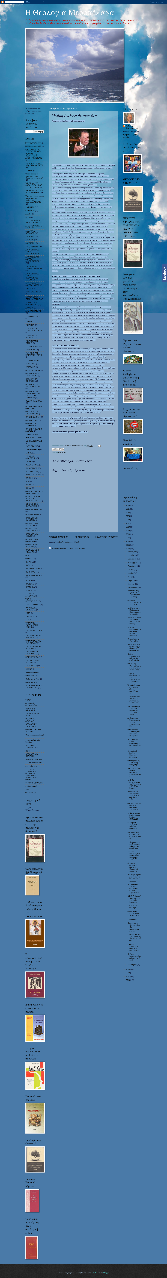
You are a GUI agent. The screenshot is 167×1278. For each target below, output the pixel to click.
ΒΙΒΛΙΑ (28, 289)
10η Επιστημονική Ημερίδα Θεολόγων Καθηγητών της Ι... (134, 772)
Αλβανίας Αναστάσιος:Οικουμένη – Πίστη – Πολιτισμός (134, 631)
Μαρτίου (131, 584)
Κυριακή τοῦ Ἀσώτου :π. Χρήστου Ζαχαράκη (132, 754)
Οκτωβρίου (132, 559)
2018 (128, 534)
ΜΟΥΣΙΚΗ (29, 478)
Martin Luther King (32, 679)
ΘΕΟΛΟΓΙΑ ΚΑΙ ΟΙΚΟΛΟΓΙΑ (31, 380)
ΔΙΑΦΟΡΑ (29, 308)
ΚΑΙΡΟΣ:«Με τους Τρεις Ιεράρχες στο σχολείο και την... (134, 938)
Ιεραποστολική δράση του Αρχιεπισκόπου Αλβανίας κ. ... (134, 594)
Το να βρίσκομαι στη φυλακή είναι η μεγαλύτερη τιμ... (133, 689)
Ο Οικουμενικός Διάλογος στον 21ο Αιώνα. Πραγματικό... (134, 733)
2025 (128, 509)
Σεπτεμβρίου (133, 563)
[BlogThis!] (55, 449)
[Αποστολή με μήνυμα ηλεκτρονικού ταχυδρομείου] (53, 449)
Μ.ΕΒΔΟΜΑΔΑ (31, 468)
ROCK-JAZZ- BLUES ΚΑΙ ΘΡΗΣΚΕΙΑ (33, 687)
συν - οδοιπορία (31, 766)
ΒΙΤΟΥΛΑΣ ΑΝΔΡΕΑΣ (33, 292)
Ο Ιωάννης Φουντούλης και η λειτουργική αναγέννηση (134, 667)
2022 (128, 520)
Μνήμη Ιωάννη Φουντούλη (133, 640)
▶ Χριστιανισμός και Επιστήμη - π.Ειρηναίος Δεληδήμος (134, 845)
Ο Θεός (28, 488)
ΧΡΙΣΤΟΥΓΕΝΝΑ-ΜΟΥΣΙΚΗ (32, 661)
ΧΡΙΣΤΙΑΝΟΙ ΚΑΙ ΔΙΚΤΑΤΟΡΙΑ (31, 653)
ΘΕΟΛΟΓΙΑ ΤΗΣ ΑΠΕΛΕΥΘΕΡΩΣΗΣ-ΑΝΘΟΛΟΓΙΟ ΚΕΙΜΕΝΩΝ (33, 395)
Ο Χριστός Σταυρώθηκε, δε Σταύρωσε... (134, 602)
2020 (128, 527)
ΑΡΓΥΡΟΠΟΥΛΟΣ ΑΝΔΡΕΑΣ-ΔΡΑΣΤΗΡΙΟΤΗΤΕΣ (33, 259)
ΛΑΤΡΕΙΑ (29, 462)
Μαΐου (130, 577)
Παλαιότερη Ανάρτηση (106, 536)
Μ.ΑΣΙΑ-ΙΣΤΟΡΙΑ (32, 465)
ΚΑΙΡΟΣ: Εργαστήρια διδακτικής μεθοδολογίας (133, 947)
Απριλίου (131, 581)
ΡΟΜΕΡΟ (29, 591)
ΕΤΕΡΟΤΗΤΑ (30, 364)
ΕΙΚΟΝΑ (28, 322)
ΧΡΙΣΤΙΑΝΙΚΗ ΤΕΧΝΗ (33, 630)
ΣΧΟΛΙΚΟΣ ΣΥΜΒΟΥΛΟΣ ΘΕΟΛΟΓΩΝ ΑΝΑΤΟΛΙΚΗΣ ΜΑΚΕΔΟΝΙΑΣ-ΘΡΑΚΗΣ (31, 774)
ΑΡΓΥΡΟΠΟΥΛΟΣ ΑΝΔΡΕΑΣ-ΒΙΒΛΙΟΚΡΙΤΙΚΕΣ (32, 252)
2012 (128, 973)
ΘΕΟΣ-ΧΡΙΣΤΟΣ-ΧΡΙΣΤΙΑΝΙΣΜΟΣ (32, 413)
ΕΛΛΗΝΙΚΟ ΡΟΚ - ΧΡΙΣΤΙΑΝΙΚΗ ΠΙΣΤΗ (33, 354)
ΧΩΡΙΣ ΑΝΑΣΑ (31, 666)
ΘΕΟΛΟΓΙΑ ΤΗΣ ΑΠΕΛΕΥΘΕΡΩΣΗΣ (33, 385)
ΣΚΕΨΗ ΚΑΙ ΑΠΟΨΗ (33, 763)
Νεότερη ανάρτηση (58, 536)
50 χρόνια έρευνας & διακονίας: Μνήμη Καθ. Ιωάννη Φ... (133, 867)
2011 (128, 976)
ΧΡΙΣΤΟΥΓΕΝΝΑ (31, 657)
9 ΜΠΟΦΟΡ (30, 207)
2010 (128, 980)
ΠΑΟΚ (27, 565)
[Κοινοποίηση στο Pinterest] (62, 449)
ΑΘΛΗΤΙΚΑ (29, 237)
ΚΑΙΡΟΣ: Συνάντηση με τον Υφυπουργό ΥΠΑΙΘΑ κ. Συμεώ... (134, 784)
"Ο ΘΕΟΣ (29, 171)
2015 (128, 545)
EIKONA (28, 669)
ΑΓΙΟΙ (27, 217)
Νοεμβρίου (132, 555)
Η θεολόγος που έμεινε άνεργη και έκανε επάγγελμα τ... (134, 648)
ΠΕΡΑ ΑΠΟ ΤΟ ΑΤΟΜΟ (34, 760)
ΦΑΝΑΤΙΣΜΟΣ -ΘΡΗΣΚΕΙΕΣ (31, 609)
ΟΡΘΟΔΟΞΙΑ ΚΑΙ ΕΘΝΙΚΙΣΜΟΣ (32, 530)
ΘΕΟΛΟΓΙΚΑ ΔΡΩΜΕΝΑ (30, 720)
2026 (128, 505)
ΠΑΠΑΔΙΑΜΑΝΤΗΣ (32, 569)
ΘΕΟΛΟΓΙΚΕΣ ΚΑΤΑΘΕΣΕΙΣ (31, 725)
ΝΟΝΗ (27, 751)
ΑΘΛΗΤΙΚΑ (33, 143)
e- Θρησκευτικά (31, 786)
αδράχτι (28, 700)
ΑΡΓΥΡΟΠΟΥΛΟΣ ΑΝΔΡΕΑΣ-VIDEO (32, 284)
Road (27, 790)
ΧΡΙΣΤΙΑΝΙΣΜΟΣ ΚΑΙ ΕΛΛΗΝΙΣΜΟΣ (33, 642)
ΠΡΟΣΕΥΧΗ (30, 584)
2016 (128, 541)
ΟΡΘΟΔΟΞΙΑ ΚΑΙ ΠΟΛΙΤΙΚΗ (32, 546)
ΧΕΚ (27, 620)
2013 (128, 969)
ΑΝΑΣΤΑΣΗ (33, 146)
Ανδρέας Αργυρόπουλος (132, 127)
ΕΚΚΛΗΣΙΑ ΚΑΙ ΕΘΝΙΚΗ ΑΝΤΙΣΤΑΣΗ (33, 329)
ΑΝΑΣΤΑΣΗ (29, 243)
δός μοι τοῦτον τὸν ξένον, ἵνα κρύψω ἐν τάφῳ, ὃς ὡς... (134, 806)
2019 (128, 531)
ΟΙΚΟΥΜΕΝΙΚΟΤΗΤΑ (33, 509)
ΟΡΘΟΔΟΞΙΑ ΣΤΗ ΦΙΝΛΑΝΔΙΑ (32, 551)
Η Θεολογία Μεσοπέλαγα (70, 12)
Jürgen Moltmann (31, 672)
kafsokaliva (29, 676)
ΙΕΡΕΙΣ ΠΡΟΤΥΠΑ (32, 438)
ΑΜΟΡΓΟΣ (29, 240)
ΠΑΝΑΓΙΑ (29, 562)
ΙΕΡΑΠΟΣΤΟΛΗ (31, 434)
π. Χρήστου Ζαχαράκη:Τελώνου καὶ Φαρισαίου (133, 826)
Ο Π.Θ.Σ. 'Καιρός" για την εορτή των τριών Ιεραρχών (134, 899)
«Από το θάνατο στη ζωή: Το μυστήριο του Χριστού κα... (133, 700)
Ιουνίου (131, 573)
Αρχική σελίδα (82, 536)
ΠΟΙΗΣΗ (28, 581)
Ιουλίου (131, 570)
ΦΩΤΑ (27, 613)
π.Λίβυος (28, 559)
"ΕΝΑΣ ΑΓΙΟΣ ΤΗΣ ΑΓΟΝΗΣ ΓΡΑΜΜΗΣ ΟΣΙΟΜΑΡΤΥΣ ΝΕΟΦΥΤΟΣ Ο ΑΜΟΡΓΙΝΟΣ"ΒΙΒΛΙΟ (33, 154)
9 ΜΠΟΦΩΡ (30, 211)
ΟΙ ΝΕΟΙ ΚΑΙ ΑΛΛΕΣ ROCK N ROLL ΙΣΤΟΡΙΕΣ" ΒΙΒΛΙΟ (33, 499)
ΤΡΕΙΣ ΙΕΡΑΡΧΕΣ (32, 604)
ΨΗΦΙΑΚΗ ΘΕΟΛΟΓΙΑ (34, 783)
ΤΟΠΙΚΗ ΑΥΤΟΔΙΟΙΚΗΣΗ (31, 600)
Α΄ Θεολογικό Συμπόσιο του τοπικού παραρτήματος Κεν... (133, 722)
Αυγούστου (132, 566)
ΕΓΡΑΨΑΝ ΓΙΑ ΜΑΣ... (33, 316)
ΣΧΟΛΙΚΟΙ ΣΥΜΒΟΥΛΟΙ (30, 595)
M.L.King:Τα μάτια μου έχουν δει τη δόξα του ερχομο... (134, 878)
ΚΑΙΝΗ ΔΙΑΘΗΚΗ (32, 450)
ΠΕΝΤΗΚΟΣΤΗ (31, 572)
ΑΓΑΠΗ (28, 214)
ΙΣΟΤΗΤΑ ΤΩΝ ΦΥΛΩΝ (34, 441)
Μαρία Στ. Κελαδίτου (33, 475)
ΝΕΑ (27, 481)
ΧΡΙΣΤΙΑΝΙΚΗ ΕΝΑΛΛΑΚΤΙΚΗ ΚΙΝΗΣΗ (31, 625)
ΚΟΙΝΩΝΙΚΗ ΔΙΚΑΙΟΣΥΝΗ (30, 457)
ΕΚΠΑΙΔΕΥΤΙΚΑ (31, 346)
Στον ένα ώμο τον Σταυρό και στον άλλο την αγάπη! (134, 621)
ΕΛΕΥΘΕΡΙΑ (30, 350)
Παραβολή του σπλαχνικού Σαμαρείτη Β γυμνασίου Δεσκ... (133, 796)
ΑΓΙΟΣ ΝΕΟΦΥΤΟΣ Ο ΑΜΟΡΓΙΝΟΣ (33, 227)
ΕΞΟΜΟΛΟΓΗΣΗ (31, 360)
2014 (128, 549)
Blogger (106, 1273)
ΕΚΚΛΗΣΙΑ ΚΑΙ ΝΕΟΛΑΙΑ (31, 337)
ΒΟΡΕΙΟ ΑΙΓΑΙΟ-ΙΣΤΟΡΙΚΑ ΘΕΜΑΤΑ (33, 298)
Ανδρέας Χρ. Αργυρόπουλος (31, 704)
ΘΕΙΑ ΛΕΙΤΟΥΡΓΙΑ (32, 370)
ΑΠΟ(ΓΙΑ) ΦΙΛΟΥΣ (32, 246)
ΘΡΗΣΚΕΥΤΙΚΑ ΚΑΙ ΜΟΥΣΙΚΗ (33, 730)
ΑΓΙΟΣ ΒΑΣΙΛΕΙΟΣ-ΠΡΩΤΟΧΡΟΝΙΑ (33, 221)
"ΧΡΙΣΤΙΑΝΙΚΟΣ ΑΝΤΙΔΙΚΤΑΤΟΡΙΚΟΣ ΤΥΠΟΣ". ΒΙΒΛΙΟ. (33, 185)
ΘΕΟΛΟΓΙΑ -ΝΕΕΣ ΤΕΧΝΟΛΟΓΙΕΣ (32, 375)
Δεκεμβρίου (132, 552)
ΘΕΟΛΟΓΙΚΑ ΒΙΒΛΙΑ (33, 401)
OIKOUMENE (30, 682)
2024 (128, 513)
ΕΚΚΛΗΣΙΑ (29, 325)
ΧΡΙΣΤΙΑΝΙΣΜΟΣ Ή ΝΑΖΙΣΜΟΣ (33, 637)
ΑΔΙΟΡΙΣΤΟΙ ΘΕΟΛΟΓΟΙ (30, 232)
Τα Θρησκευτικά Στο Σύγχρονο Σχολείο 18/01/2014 (133, 816)
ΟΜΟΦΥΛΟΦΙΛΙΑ (32, 515)
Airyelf (93, 1273)
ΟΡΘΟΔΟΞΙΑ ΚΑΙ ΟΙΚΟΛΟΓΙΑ (32, 540)
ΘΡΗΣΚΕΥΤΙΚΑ (31, 420)
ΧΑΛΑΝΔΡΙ (29, 616)
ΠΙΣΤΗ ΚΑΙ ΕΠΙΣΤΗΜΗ (34, 575)
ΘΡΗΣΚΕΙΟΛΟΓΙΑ (32, 417)
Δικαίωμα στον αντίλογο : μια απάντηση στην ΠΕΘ (134, 835)
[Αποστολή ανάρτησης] (99, 446)
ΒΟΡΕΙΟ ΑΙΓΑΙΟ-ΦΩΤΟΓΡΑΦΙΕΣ (31, 303)
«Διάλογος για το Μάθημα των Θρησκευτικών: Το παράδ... (134, 611)
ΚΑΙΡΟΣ (28, 453)
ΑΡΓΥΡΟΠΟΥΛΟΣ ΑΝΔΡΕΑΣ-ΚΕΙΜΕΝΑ (33, 267)
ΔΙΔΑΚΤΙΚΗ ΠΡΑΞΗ (33, 311)
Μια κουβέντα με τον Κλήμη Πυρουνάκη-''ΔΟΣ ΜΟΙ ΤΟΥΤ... (133, 710)
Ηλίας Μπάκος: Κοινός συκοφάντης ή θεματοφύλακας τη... (134, 743)
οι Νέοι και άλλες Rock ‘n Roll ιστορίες (34, 492)
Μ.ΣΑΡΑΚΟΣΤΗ (31, 472)
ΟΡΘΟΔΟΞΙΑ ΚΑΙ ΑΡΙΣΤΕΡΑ (32, 524)
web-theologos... (31, 793)
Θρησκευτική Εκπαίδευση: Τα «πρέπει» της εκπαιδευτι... (133, 915)
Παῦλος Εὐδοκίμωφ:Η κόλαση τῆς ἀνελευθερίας (133, 657)
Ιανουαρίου (132, 965)
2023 (128, 516)
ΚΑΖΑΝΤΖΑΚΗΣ (31, 446)
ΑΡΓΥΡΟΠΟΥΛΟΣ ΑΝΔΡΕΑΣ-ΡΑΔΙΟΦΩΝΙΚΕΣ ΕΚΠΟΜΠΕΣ (32, 277)
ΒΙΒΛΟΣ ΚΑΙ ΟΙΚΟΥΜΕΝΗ (30, 709)
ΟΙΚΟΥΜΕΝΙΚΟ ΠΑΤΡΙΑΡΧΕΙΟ (31, 505)
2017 (128, 538)
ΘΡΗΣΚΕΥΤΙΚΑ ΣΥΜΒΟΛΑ (31, 425)
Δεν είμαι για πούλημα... (132, 907)
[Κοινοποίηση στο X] (57, 449)
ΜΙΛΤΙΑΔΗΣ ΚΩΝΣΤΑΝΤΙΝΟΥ (32, 747)
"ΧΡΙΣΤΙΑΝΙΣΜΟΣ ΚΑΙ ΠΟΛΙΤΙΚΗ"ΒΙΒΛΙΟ (34, 191)
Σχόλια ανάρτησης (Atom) (69, 542)
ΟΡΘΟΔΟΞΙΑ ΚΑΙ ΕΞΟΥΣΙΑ (32, 535)
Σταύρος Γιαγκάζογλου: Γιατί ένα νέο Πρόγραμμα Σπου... (133, 856)
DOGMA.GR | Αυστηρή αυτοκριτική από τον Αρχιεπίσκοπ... (134, 888)
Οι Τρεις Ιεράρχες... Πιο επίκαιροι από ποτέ (134, 957)
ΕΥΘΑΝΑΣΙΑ (30, 367)
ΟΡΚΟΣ (28, 555)
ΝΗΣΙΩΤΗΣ (29, 485)
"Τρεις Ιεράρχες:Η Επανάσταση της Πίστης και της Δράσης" (34, 176)
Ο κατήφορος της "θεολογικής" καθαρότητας (133, 763)
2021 (128, 523)
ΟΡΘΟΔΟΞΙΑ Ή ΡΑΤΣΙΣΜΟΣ (31, 519)
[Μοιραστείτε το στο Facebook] (60, 449)
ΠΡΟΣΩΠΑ (62, 453)
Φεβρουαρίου (133, 588)
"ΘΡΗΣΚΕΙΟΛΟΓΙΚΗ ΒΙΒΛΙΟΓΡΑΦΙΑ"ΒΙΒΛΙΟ (34, 165)
